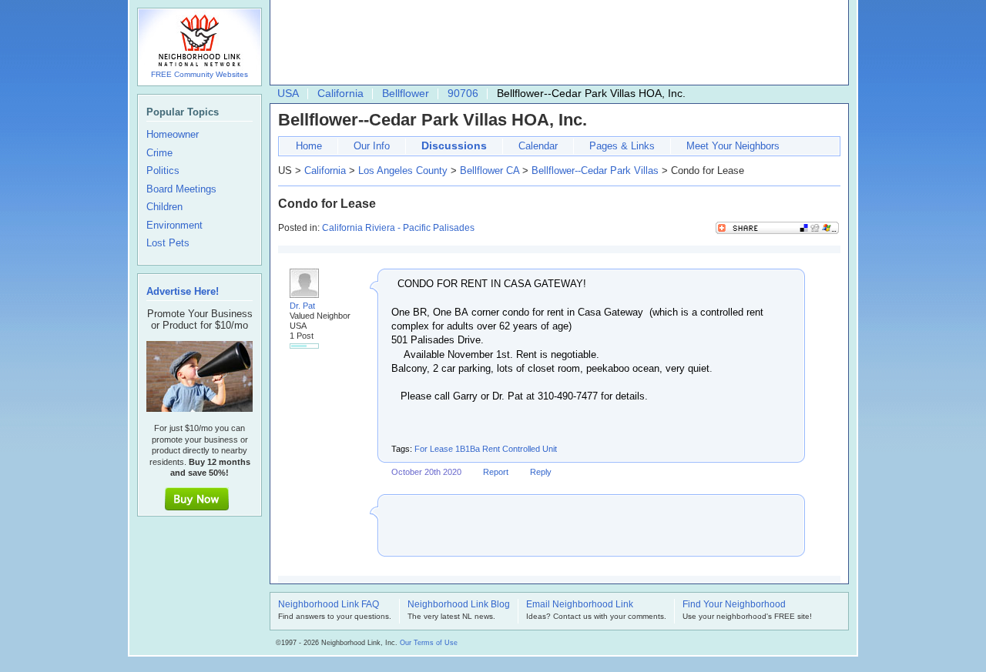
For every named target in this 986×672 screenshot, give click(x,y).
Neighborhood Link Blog (458, 605)
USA (288, 93)
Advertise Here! (182, 291)
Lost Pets (167, 243)
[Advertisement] (555, 43)
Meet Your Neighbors (733, 146)
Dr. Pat (302, 305)
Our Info (372, 146)
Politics (162, 170)
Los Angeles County (403, 170)
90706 (463, 93)
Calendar (538, 146)
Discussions (454, 145)
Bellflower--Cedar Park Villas (595, 170)
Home (309, 146)
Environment (174, 225)
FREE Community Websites (199, 74)
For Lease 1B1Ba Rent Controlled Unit (485, 448)
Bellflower (405, 93)
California (340, 93)
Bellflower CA (489, 170)
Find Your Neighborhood (734, 605)
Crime (159, 153)
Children (164, 207)
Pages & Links (622, 146)
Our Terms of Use (429, 643)
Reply (541, 471)
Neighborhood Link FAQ (328, 605)
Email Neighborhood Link (579, 605)
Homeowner (172, 134)
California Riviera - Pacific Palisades (398, 227)
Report (495, 471)
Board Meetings (181, 189)
